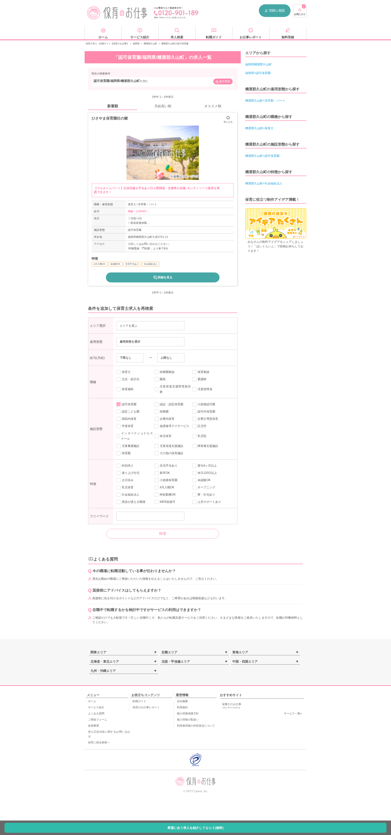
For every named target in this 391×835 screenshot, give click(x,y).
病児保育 (166, 436)
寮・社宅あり (206, 494)
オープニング (206, 487)
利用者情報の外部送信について (196, 725)
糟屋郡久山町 (150, 43)
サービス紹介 (96, 707)
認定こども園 (130, 411)
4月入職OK (167, 487)
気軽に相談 (277, 10)
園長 (163, 379)
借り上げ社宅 (130, 473)
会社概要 (182, 701)
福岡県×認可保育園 (258, 73)
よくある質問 (96, 713)
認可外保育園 (206, 411)
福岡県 (136, 43)
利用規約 (182, 707)
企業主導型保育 (208, 418)
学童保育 (128, 426)
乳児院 (202, 436)
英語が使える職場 (133, 501)
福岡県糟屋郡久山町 (258, 64)
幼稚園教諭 (167, 372)
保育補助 (128, 389)
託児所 (202, 426)
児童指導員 (205, 389)
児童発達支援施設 (171, 446)
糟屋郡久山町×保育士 (259, 128)
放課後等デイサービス (174, 426)
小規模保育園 (168, 480)
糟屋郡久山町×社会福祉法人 (263, 183)
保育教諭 (203, 372)
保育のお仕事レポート (146, 707)
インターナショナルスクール (137, 436)
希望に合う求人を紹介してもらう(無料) (195, 828)
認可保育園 (129, 404)
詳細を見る (165, 277)
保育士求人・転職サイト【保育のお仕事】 (107, 43)
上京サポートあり (209, 501)
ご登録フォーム (97, 719)
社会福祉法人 (130, 494)
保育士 (126, 372)
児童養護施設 (130, 446)
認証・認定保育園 (171, 404)
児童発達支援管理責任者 (175, 389)
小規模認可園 (206, 404)
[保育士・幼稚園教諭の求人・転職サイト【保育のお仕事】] (117, 13)
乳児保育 (128, 487)
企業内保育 (167, 418)
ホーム (92, 701)
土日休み (128, 480)
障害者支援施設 (208, 446)
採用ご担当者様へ (99, 742)
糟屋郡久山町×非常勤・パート (265, 100)
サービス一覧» (293, 713)
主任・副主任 (130, 379)
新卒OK (165, 473)
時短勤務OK (168, 494)
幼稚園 (164, 411)
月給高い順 (162, 106)
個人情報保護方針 (188, 713)
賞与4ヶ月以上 (207, 465)
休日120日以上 (207, 473)
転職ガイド (139, 701)
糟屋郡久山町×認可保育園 (262, 155)
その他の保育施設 (171, 453)
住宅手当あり (168, 465)
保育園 (126, 453)
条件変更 (224, 81)
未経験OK (204, 480)
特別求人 (128, 465)
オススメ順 (212, 106)
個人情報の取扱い (188, 719)
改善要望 (93, 725)
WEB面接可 (167, 501)
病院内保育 (129, 418)
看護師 (202, 379)
